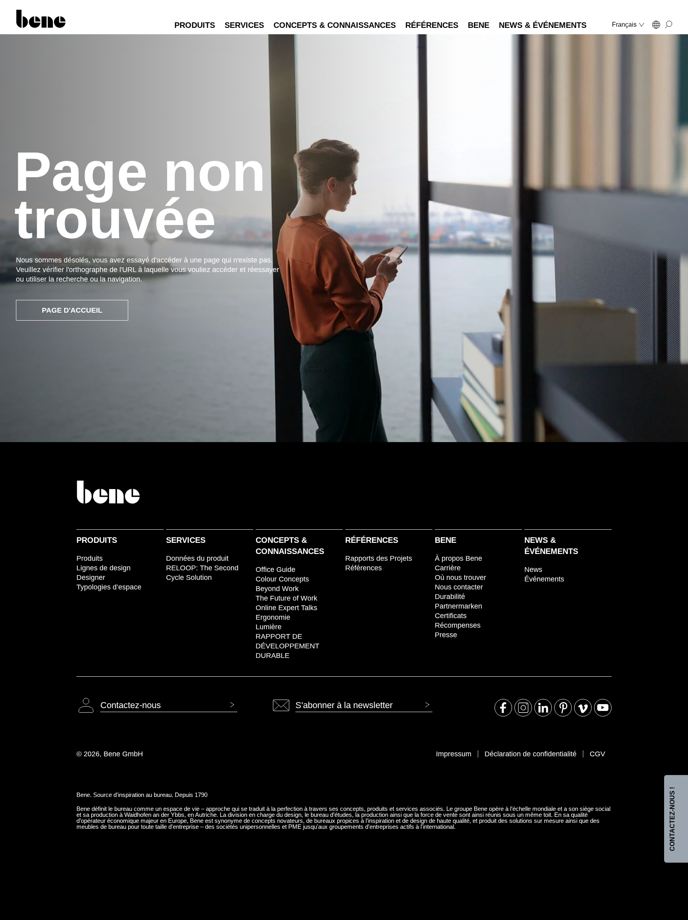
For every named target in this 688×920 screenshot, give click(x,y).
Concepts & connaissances (290, 546)
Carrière (448, 568)
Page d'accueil (72, 310)
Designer (90, 577)
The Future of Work (286, 598)
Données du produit (197, 558)
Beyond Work (277, 589)
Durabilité (450, 597)
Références (371, 540)
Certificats (451, 616)
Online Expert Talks (286, 608)
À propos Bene (458, 558)
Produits (96, 540)
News (533, 570)
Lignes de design (103, 568)
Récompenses (458, 625)
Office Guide (275, 570)
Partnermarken (458, 606)
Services (185, 540)
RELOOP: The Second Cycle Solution (202, 572)
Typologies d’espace (108, 587)
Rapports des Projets (378, 558)
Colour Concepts (282, 579)
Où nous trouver (460, 577)
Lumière (268, 627)
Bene (445, 540)
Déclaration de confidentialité (531, 754)
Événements (544, 579)
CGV (597, 754)
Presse (446, 635)
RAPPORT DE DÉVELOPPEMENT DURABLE (287, 646)
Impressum (453, 754)
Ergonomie (273, 617)
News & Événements (551, 546)
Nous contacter (459, 587)
